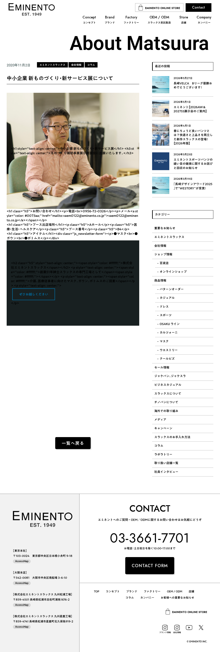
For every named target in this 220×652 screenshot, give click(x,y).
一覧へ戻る (73, 443)
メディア (160, 419)
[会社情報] (177, 627)
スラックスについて (167, 393)
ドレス (164, 306)
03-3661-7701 (150, 537)
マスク (164, 341)
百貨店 (164, 263)
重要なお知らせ (164, 228)
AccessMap (22, 561)
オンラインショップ (173, 271)
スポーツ (166, 315)
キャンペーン (163, 428)
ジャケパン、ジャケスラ (170, 376)
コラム (158, 445)
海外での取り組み (166, 410)
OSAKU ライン (170, 323)
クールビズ (167, 358)
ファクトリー (152, 591)
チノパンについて (166, 402)
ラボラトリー (163, 454)
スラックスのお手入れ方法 (172, 437)
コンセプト (113, 591)
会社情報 (160, 245)
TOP (96, 591)
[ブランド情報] (165, 627)
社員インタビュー (166, 471)
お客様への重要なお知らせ (177, 597)
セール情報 (161, 367)
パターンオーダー (172, 289)
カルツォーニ (169, 332)
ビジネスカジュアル (167, 384)
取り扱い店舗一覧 (166, 463)
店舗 (191, 591)
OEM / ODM (174, 591)
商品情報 (160, 280)
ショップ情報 (163, 254)
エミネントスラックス (169, 236)
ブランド (131, 591)
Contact (198, 7)
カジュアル (167, 297)
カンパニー (147, 597)
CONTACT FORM (150, 566)
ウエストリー (169, 350)
